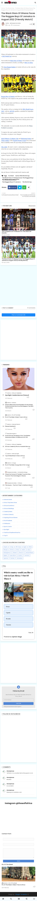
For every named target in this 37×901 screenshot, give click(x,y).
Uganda (6, 558)
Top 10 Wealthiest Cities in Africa (15, 456)
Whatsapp (24, 187)
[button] (35, 2)
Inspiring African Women (10, 517)
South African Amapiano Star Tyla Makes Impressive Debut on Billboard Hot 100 (17, 436)
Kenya (17, 549)
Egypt (24, 547)
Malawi (15, 552)
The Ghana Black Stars (9, 180)
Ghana (12, 549)
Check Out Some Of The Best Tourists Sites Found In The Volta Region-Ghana (17, 475)
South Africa (13, 555)
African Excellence (9, 505)
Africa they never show (10, 502)
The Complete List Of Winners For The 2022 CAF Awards (16, 232)
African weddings (9, 508)
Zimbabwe (19, 558)
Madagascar (7, 552)
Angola (5, 547)
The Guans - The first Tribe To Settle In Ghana (19, 485)
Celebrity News (8, 511)
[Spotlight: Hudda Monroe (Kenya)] (18, 379)
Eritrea (30, 547)
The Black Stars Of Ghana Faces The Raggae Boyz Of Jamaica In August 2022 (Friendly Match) (18, 259)
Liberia (23, 549)
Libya (28, 549)
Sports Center (8, 526)
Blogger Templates (21, 894)
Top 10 (5, 535)
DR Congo (18, 547)
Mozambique (29, 552)
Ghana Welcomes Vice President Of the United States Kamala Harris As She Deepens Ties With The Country (19, 406)
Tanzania (26, 555)
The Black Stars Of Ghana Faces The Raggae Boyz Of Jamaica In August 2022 (17, 178)
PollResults (7, 523)
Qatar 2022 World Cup (22, 176)
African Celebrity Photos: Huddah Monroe (17, 446)
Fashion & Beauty (9, 514)
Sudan (20, 555)
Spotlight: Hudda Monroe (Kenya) (17, 395)
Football (11, 176)
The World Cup (10, 8)
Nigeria (5, 555)
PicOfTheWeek (8, 520)
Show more (32, 206)
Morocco (21, 552)
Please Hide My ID (10, 426)
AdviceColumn (8, 499)
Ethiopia (6, 549)
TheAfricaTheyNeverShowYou (12, 532)
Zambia (12, 558)
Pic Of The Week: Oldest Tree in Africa (16, 417)
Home (3, 8)
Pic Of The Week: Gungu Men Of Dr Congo (17, 465)
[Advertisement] (18, 285)
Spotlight (6, 529)
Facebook (13, 187)
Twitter (20, 187)
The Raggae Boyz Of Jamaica (11, 182)
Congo (11, 547)
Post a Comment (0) (18, 315)
